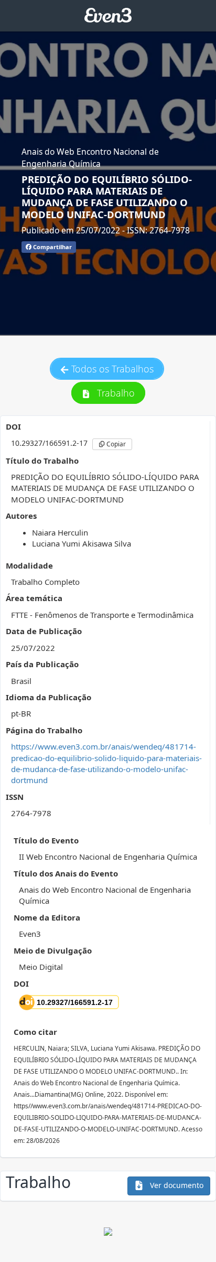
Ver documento (175, 1185)
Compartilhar (51, 247)
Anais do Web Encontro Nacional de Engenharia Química (90, 157)
